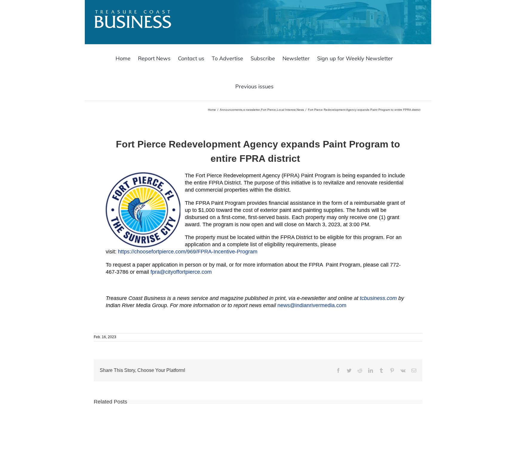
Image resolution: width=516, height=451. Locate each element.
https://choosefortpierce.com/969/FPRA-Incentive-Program (187, 252)
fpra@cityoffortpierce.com (181, 272)
